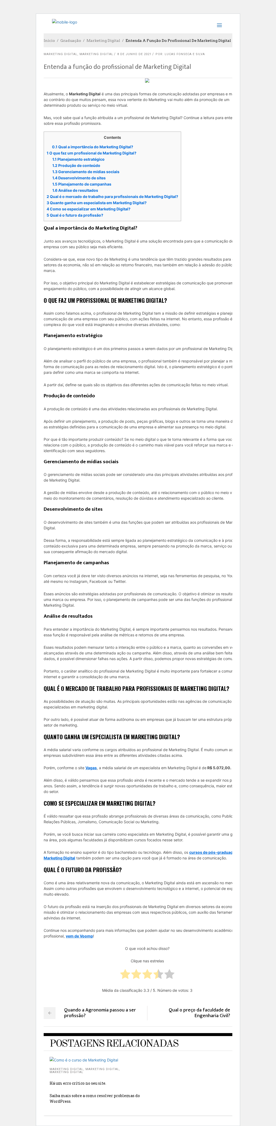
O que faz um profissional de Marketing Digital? (91, 153)
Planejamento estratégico (78, 159)
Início (49, 40)
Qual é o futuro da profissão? (75, 215)
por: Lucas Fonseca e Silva (180, 54)
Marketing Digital (103, 40)
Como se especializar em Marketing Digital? (88, 209)
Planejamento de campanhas (81, 184)
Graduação (70, 40)
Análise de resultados (75, 190)
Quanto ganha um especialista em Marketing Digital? (97, 202)
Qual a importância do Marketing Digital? (92, 146)
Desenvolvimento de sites (79, 178)
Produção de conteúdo (76, 165)
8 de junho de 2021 (134, 54)
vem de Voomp (79, 936)
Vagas (91, 767)
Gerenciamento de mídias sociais (85, 171)
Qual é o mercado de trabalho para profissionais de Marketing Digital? (112, 196)
